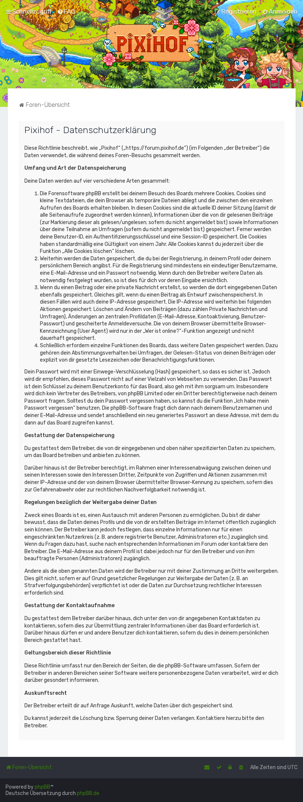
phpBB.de (88, 793)
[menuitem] (66, 11)
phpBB (42, 787)
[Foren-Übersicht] (152, 44)
